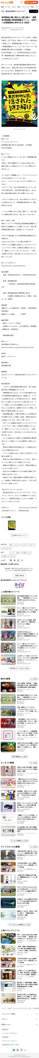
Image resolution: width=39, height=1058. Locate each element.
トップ (3, 1008)
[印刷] (22, 560)
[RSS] (25, 1050)
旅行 (19, 7)
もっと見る (33, 679)
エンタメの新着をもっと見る (19, 840)
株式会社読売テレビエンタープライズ (13, 28)
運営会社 (5, 1029)
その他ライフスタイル (8, 556)
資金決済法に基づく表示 (10, 1044)
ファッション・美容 (28, 7)
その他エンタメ (26, 552)
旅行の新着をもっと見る (19, 756)
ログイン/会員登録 (31, 2)
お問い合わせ (19, 575)
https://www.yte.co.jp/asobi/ (28, 507)
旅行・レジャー (14, 545)
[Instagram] (21, 1050)
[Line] (18, 560)
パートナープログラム (10, 1033)
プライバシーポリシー (10, 1041)
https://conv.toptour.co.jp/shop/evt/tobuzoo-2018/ (18, 347)
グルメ (14, 7)
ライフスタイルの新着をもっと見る (19, 924)
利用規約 (5, 1037)
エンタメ (8, 7)
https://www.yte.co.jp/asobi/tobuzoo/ (13, 266)
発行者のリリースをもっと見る (19, 668)
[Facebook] (11, 560)
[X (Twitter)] (15, 560)
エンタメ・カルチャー (28, 545)
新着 (2, 7)
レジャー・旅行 (14, 552)
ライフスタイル (6, 548)
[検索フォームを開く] (21, 2)
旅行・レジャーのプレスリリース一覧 (20, 1008)
